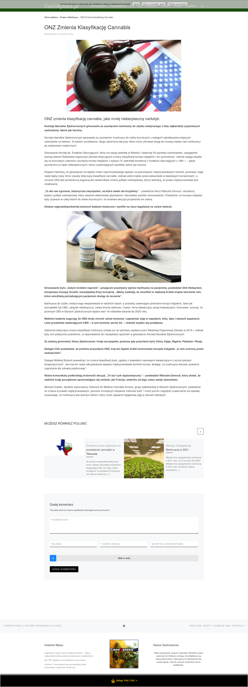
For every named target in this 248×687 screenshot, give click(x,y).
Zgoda (136, 4)
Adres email (111, 544)
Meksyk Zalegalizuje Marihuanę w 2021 (178, 447)
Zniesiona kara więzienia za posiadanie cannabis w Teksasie (103, 449)
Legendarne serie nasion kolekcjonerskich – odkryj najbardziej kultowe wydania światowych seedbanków (68, 654)
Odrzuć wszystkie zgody (154, 4)
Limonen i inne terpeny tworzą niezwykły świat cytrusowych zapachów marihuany (65, 666)
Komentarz (59, 520)
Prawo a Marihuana (69, 17)
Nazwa (56, 544)
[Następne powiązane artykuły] (200, 431)
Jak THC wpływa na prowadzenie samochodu (65, 660)
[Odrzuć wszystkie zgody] (244, 4)
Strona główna (51, 17)
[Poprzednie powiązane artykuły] (193, 431)
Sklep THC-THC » (126, 680)
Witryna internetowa (167, 544)
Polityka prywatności (177, 4)
